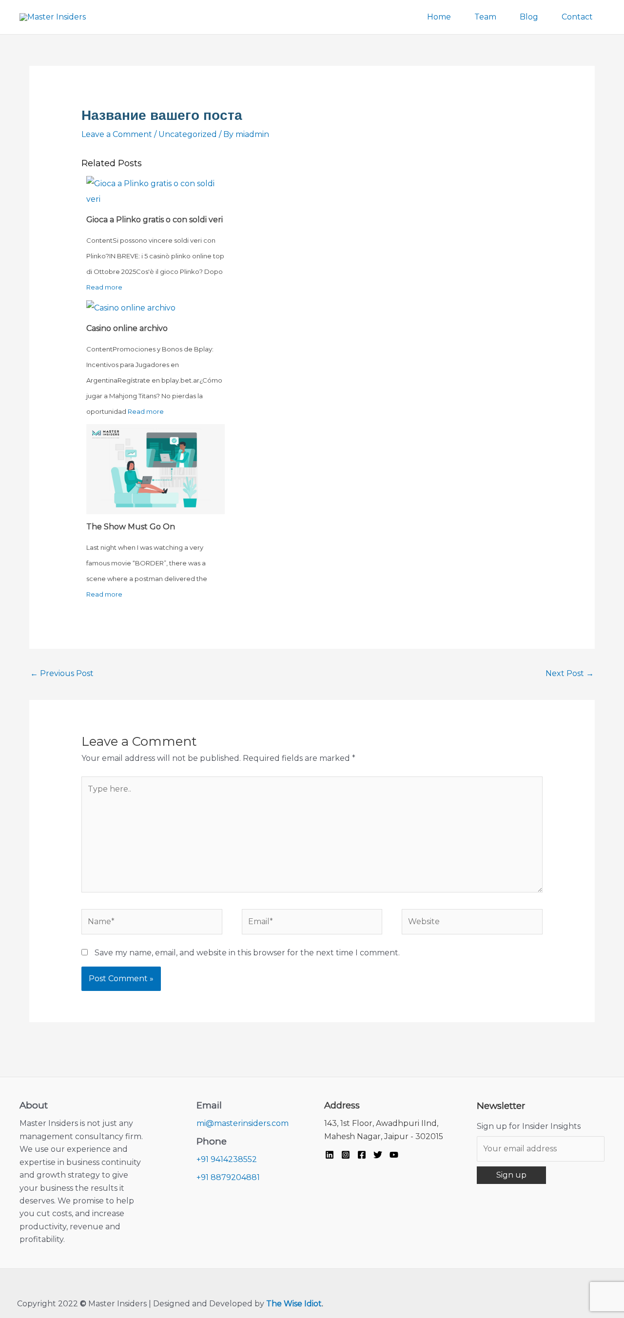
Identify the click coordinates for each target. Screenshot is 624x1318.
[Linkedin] (329, 1154)
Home (439, 16)
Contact (577, 16)
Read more (104, 287)
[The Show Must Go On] (155, 468)
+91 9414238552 (226, 1159)
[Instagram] (345, 1154)
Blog (529, 16)
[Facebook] (361, 1154)
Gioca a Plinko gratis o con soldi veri (154, 219)
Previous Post (62, 673)
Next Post (570, 673)
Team (485, 16)
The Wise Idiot (294, 1303)
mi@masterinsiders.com (242, 1123)
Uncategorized (187, 134)
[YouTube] (394, 1154)
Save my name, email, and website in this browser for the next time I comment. (247, 952)
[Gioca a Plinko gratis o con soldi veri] (155, 190)
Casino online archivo (127, 328)
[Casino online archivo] (131, 307)
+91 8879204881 (228, 1177)
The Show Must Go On (130, 526)
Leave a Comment (116, 134)
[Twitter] (377, 1154)
